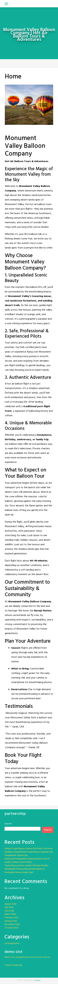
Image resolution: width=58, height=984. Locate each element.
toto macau (43, 957)
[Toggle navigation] (6, 3)
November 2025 (12, 924)
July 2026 (9, 907)
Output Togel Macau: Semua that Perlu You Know (29, 848)
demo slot (10, 957)
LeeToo (38, 980)
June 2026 (9, 911)
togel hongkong (13, 965)
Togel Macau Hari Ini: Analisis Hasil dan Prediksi (26, 865)
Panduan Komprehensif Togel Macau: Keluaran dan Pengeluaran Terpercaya (29, 853)
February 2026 (11, 917)
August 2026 (10, 904)
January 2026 (11, 921)
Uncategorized (12, 943)
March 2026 (10, 914)
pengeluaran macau (26, 957)
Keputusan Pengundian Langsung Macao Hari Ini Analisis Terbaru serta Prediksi (27, 860)
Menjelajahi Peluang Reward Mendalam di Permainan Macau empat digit (24, 870)
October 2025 (11, 928)
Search (8, 823)
